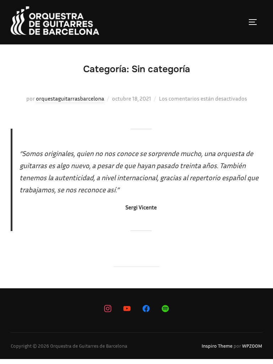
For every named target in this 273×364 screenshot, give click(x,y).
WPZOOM (252, 346)
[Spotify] (165, 308)
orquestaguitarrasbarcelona (70, 98)
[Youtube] (126, 308)
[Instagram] (107, 308)
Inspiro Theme (217, 346)
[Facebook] (146, 308)
